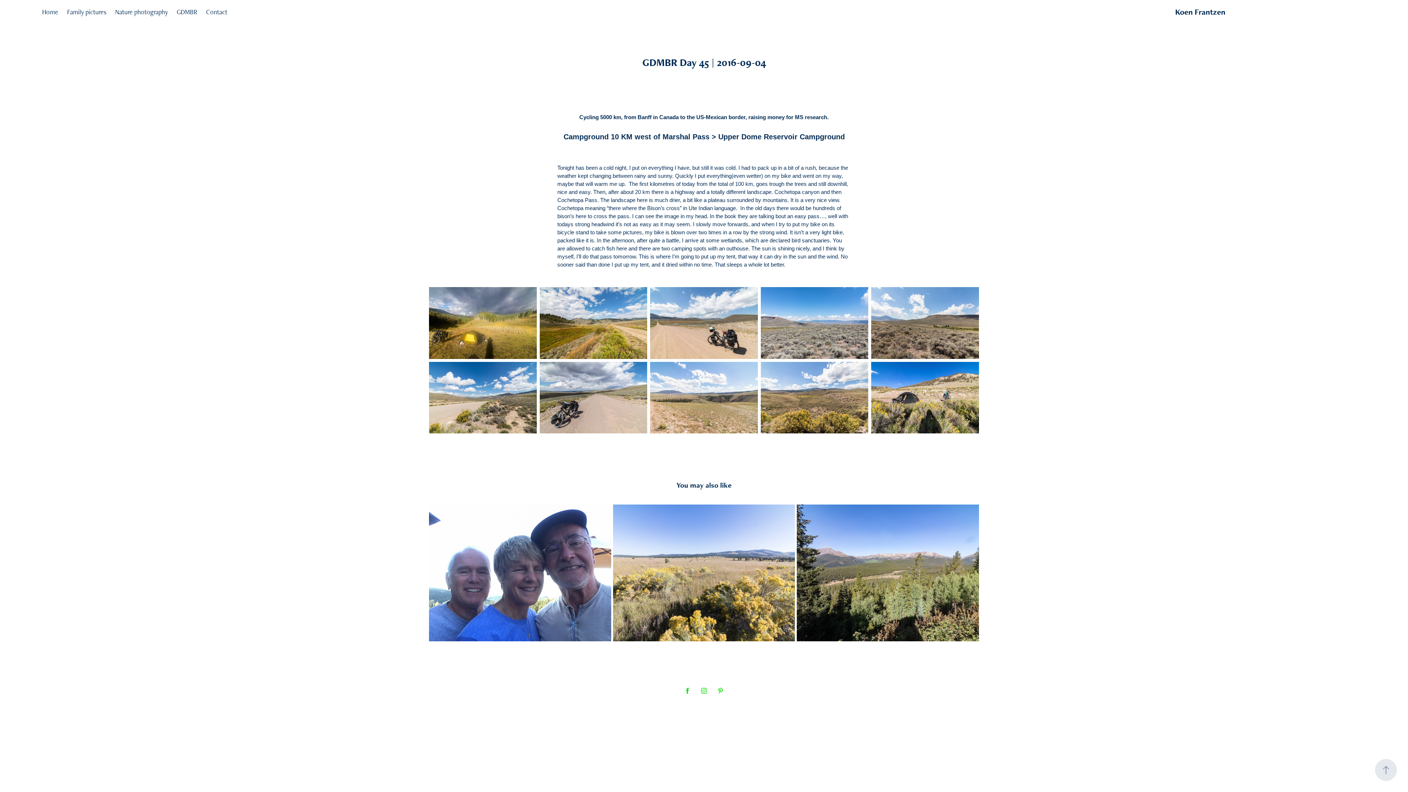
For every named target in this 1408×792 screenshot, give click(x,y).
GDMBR (187, 12)
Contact (216, 12)
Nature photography (141, 12)
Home (50, 12)
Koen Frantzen (1200, 12)
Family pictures (86, 12)
